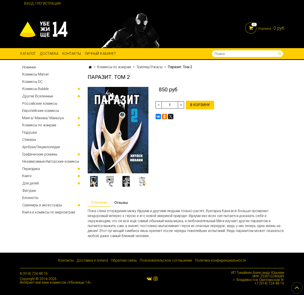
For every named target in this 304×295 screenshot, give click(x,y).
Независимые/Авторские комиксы (50, 161)
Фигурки (29, 190)
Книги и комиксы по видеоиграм (48, 212)
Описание (99, 202)
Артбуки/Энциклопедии (41, 147)
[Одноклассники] (164, 116)
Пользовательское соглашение (166, 260)
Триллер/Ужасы (149, 67)
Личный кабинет (100, 53)
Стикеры (29, 139)
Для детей (30, 183)
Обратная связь (124, 260)
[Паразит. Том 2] (118, 130)
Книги (26, 176)
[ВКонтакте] (158, 116)
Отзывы (121, 203)
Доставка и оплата (92, 260)
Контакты (71, 53)
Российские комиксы (39, 103)
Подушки (29, 132)
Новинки (29, 67)
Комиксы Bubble (35, 89)
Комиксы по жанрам (114, 67)
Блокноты (30, 198)
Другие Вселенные (37, 96)
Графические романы (39, 154)
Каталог (28, 53)
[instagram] (156, 279)
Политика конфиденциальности (220, 260)
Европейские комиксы (40, 111)
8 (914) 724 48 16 (34, 273)
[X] (170, 116)
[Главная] (90, 67)
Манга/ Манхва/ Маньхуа (43, 118)
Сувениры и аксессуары (42, 205)
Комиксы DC (32, 82)
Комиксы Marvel (35, 74)
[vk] (149, 279)
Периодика (31, 169)
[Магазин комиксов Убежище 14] (43, 28)
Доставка (49, 53)
